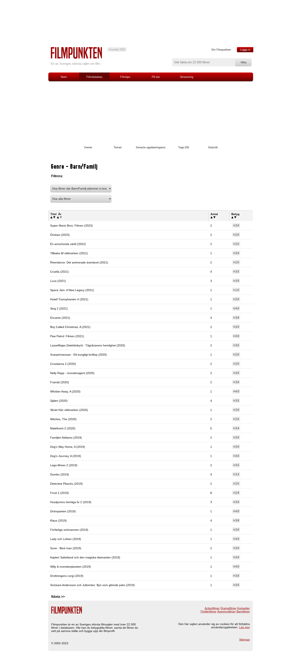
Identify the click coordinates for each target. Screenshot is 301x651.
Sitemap (244, 639)
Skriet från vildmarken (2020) (69, 410)
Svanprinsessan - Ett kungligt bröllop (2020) (78, 354)
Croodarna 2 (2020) (63, 363)
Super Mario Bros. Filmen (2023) (71, 225)
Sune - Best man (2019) (65, 548)
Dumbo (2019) (59, 474)
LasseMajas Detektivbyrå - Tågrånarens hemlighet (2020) (87, 345)
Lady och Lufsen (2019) (65, 539)
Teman (118, 147)
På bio (156, 76)
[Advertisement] (150, 112)
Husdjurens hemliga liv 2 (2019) (70, 502)
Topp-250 (183, 147)
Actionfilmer (212, 608)
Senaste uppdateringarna (150, 147)
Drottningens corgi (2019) (66, 575)
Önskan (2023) (60, 234)
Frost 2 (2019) (59, 492)
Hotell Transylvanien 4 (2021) (69, 299)
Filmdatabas (94, 76)
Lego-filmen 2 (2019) (63, 465)
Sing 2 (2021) (59, 308)
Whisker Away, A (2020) (65, 391)
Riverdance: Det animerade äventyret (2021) (79, 262)
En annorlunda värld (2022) (68, 244)
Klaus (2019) (58, 520)
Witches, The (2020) (63, 419)
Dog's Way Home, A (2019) (67, 446)
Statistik (213, 147)
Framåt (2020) (59, 382)
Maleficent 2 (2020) (62, 428)
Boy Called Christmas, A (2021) (70, 327)
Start (64, 76)
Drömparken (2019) (63, 511)
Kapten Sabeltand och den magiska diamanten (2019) (85, 557)
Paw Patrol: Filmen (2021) (67, 336)
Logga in (245, 49)
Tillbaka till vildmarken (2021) (69, 253)
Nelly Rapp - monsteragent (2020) (72, 373)
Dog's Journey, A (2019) (65, 456)
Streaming (186, 76)
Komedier (243, 608)
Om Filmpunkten (221, 49)
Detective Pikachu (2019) (66, 483)
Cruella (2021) (59, 271)
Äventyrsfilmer (226, 611)
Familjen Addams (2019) (66, 437)
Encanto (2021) (60, 317)
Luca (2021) (58, 280)
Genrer (88, 147)
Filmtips (125, 76)
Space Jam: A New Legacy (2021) (72, 290)
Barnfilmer (243, 611)
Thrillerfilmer (208, 611)
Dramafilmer (228, 608)
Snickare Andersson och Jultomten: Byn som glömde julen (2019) (92, 585)
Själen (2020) (59, 400)
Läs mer (244, 627)
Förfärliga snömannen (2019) (69, 529)
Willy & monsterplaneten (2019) (70, 566)
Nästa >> (58, 596)
